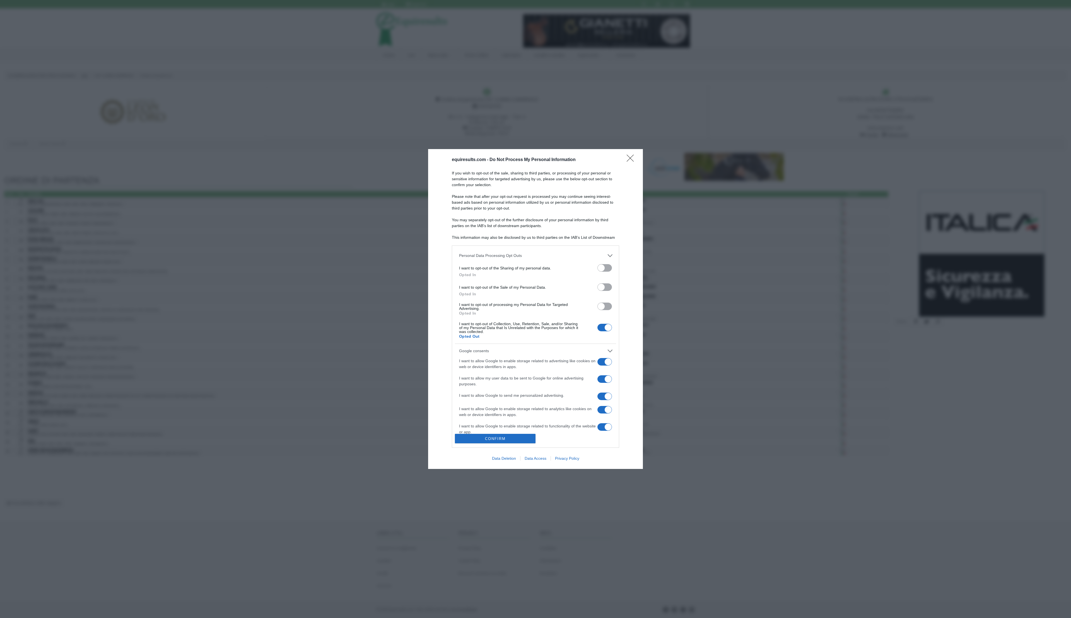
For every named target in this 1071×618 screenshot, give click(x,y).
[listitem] (535, 256)
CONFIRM (495, 439)
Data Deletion (504, 458)
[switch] (604, 268)
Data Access (535, 458)
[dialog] (535, 309)
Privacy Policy (567, 458)
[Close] (632, 160)
